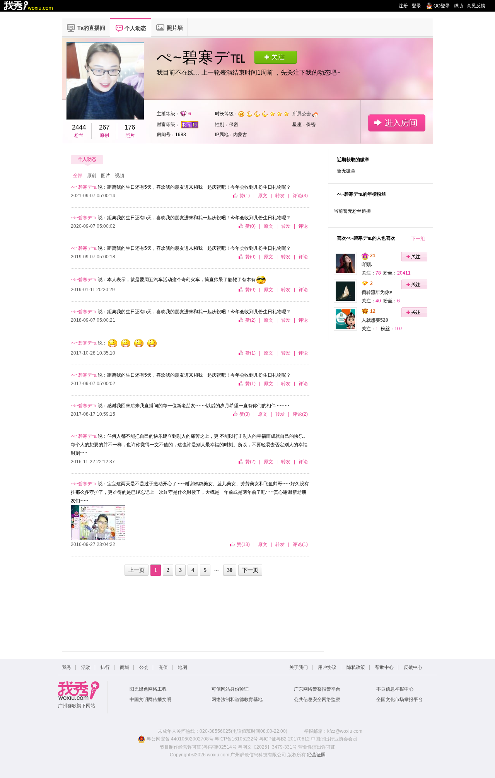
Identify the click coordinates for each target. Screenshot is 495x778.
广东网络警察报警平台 (317, 689)
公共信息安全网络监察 (317, 699)
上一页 (136, 570)
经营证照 (316, 755)
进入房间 (396, 123)
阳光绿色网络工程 (148, 689)
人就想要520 (375, 320)
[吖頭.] (345, 263)
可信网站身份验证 (230, 689)
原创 (104, 135)
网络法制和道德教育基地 (237, 699)
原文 (262, 195)
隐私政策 (355, 667)
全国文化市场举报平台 (399, 699)
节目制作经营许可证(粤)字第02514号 (198, 747)
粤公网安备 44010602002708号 (179, 739)
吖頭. (367, 264)
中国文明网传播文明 (150, 699)
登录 (416, 6)
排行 (105, 667)
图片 (105, 175)
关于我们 (298, 667)
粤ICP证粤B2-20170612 (284, 739)
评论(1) (300, 544)
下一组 (418, 238)
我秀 (66, 667)
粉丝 (79, 135)
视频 (119, 175)
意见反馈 (476, 6)
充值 (163, 667)
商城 (124, 667)
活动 (85, 667)
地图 (182, 667)
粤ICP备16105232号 (236, 739)
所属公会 (301, 113)
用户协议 (327, 667)
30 (229, 570)
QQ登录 (442, 6)
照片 (130, 135)
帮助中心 (384, 667)
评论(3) (300, 195)
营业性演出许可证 (316, 747)
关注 (275, 57)
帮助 (458, 6)
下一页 (250, 570)
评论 (303, 226)
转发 (280, 195)
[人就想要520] (345, 318)
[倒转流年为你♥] (345, 290)
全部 (77, 175)
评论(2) (300, 414)
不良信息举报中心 (394, 689)
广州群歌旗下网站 (76, 705)
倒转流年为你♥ (377, 292)
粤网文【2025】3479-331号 (267, 747)
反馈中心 (413, 667)
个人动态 (87, 159)
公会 (143, 667)
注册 (403, 6)
